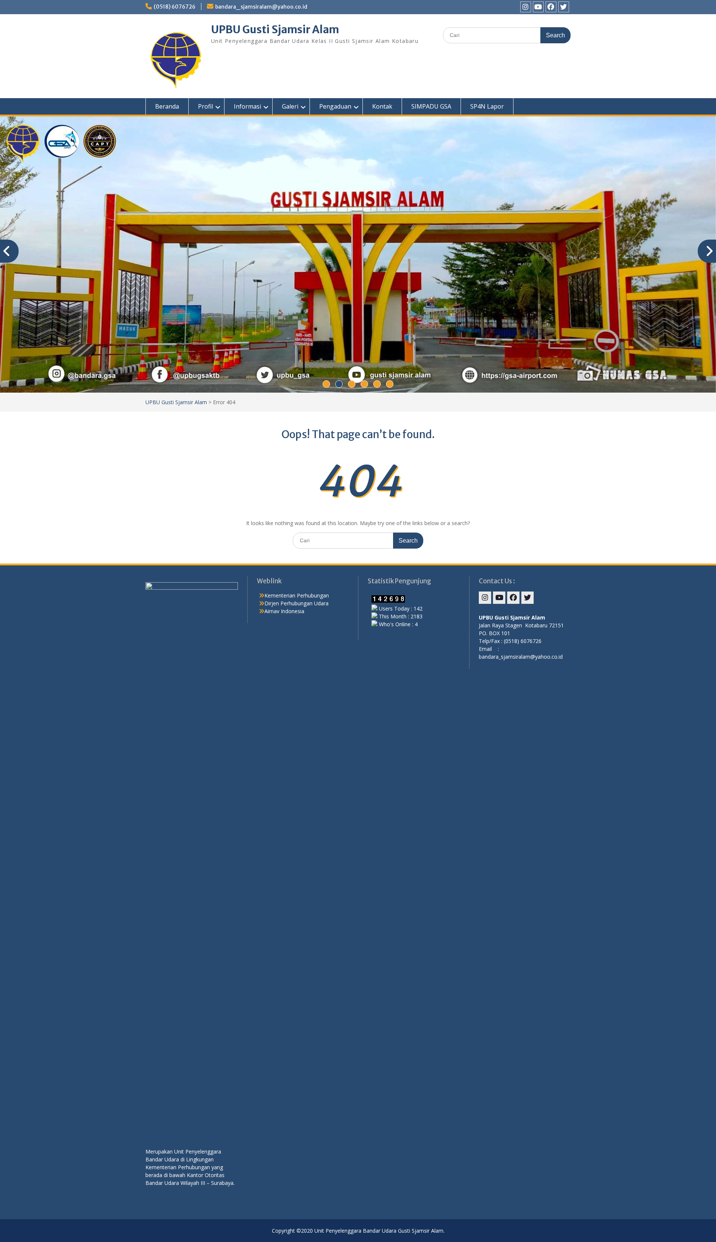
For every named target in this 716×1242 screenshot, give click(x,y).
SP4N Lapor (487, 106)
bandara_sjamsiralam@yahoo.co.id (261, 6)
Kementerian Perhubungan (296, 595)
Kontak (382, 106)
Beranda (167, 106)
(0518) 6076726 (174, 6)
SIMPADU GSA (431, 106)
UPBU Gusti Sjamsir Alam (275, 29)
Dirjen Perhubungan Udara (296, 603)
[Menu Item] (525, 6)
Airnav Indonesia (284, 611)
